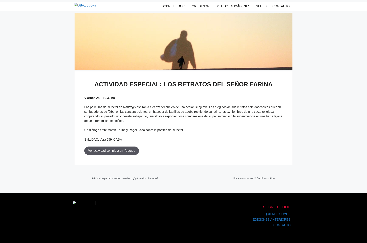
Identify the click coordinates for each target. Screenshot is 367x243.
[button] (174, 6)
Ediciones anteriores (272, 219)
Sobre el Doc (173, 6)
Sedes (261, 6)
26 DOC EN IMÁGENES (233, 6)
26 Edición (200, 6)
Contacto (281, 6)
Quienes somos (278, 214)
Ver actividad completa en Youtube (111, 150)
